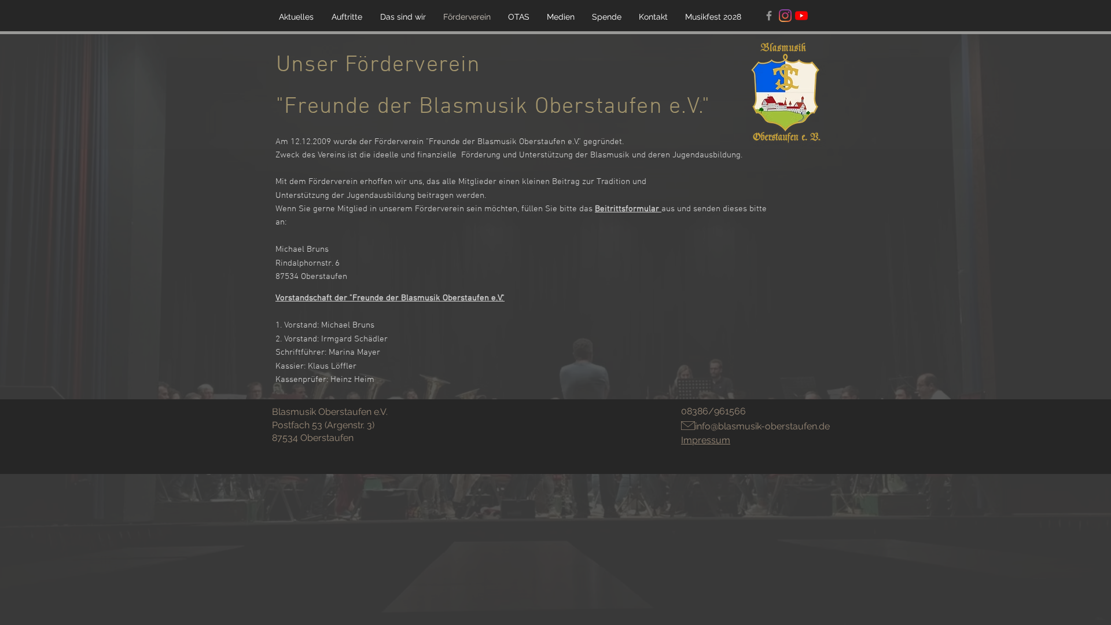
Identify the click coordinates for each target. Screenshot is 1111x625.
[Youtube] (801, 15)
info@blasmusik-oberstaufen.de (762, 426)
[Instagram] (785, 15)
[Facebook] (769, 15)
